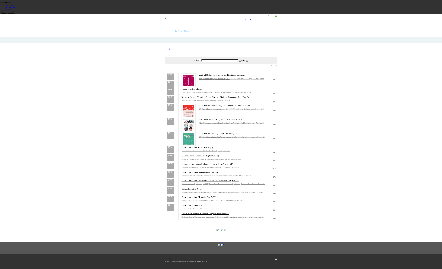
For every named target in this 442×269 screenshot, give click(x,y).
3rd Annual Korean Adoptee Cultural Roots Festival (220, 119)
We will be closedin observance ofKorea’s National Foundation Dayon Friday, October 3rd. (206, 150)
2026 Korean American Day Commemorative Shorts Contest (224, 105)
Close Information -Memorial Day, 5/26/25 (200, 197)
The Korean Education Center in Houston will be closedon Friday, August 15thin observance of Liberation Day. (211, 167)
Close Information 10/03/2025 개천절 (198, 147)
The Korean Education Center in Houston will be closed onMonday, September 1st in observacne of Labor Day (211, 159)
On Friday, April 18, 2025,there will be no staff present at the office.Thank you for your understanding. (209, 208)
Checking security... (8, 13)
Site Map (8, 9)
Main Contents (10, 7)
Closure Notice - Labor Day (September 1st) (200, 156)
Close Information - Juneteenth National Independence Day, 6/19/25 (210, 180)
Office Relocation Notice (192, 189)
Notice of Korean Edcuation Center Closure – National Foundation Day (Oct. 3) (215, 97)
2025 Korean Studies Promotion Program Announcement (205, 213)
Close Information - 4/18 (192, 205)
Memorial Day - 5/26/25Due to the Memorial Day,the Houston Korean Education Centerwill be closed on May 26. (212, 200)
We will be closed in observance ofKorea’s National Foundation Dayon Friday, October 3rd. (206, 100)
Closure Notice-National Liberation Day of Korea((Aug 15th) (207, 164)
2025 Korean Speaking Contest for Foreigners (218, 133)
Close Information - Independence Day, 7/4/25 (201, 172)
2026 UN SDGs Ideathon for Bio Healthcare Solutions (222, 75)
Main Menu (9, 5)
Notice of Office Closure (192, 89)
